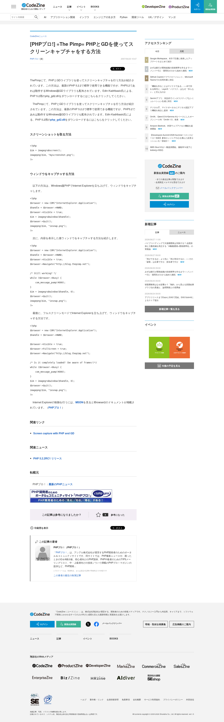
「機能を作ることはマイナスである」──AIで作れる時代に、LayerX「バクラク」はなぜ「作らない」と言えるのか (172, 89)
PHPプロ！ (55, 407)
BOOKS (95, 6)
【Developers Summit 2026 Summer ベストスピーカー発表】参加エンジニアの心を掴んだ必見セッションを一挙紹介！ (171, 137)
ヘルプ (83, 699)
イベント (81, 6)
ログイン (171, 204)
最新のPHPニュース (61, 484)
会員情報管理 (113, 699)
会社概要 (137, 699)
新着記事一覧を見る (169, 309)
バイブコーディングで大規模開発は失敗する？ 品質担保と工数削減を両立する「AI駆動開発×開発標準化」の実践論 (169, 246)
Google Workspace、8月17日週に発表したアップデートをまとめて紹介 (171, 60)
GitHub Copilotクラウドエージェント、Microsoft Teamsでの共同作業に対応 (171, 78)
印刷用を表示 (41, 527)
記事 (69, 6)
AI (45, 17)
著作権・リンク (96, 699)
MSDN (79, 402)
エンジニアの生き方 (104, 17)
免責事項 (126, 699)
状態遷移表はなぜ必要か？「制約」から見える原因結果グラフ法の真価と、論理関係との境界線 (169, 286)
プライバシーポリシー (173, 699)
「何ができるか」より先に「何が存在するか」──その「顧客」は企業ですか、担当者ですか (169, 260)
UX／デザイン (156, 17)
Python (123, 17)
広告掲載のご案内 (182, 624)
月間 (182, 51)
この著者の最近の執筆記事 (67, 575)
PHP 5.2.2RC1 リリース (47, 458)
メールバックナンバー (171, 187)
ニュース (57, 6)
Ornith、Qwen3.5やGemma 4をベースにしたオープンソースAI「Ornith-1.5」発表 (172, 118)
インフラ (84, 17)
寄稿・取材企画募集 (155, 624)
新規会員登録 (170, 196)
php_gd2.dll (57, 119)
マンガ (172, 17)
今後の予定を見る (171, 365)
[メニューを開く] (13, 6)
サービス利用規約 (152, 699)
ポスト (118, 68)
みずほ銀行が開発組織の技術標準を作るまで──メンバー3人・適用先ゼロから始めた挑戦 (171, 69)
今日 (157, 51)
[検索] (36, 17)
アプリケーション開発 (63, 17)
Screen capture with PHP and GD (53, 433)
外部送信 (190, 699)
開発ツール (138, 17)
